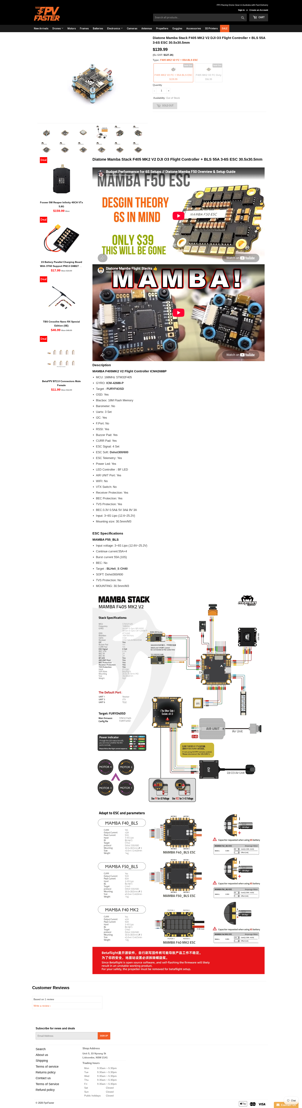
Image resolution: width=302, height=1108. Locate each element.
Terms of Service (47, 1084)
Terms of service (47, 1066)
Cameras (132, 28)
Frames (84, 28)
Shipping (42, 1060)
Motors (71, 28)
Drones (56, 28)
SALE (225, 28)
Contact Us (287, 1104)
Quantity (157, 85)
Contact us (43, 1078)
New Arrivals (41, 28)
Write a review (41, 1005)
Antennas (146, 28)
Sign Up (104, 1036)
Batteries (98, 28)
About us (42, 1055)
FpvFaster (49, 1103)
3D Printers (211, 28)
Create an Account (258, 10)
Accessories (193, 28)
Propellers (162, 28)
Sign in (241, 10)
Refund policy (45, 1090)
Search (41, 1049)
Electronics (114, 28)
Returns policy (46, 1072)
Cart (261, 17)
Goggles (177, 28)
